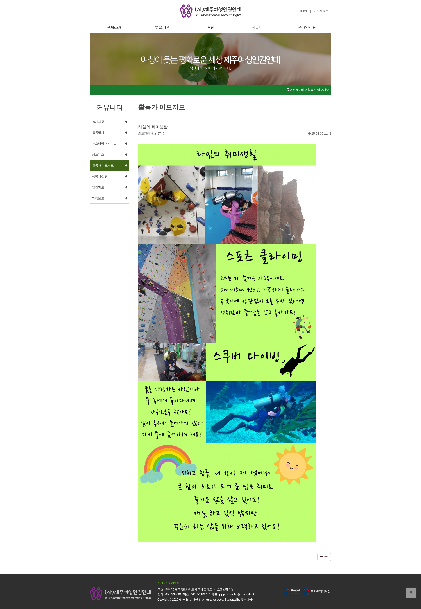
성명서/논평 (100, 176)
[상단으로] (411, 592)
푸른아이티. (248, 599)
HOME (304, 11)
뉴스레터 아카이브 (104, 143)
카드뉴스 (98, 154)
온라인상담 (307, 27)
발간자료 (98, 187)
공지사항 (98, 121)
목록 (326, 557)
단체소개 (114, 27)
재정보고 (98, 198)
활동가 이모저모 (103, 165)
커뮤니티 (258, 27)
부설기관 (162, 27)
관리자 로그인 (322, 11)
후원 (210, 27)
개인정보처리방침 (168, 583)
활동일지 (98, 132)
